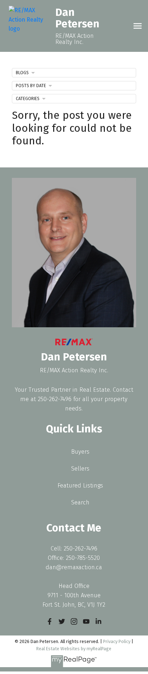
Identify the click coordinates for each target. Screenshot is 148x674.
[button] (49, 621)
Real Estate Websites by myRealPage (73, 648)
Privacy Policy (116, 641)
